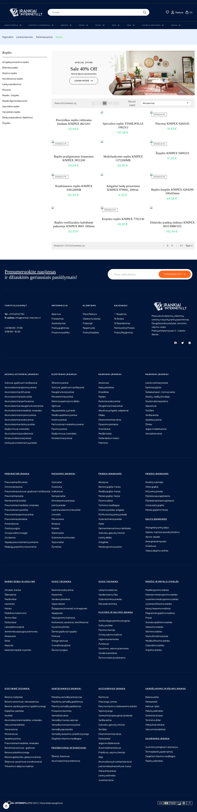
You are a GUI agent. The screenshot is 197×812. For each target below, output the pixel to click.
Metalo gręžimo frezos (156, 509)
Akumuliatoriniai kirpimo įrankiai (20, 415)
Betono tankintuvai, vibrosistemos (22, 701)
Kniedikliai (103, 392)
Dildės (101, 415)
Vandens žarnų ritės (108, 594)
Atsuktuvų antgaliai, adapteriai (113, 410)
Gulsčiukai (57, 486)
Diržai (7, 640)
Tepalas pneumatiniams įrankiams (21, 542)
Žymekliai (56, 546)
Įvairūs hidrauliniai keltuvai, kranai (114, 766)
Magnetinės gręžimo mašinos (160, 613)
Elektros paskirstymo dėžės (65, 401)
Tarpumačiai (58, 542)
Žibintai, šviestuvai (61, 756)
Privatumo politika (61, 332)
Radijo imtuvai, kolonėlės (17, 428)
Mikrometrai (58, 519)
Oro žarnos (10, 537)
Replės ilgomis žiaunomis (14, 100)
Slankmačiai (58, 532)
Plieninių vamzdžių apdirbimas (66, 706)
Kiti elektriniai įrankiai (62, 438)
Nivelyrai (56, 523)
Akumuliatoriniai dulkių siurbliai (20, 424)
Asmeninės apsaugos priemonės (21, 631)
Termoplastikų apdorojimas (159, 751)
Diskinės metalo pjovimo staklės (161, 594)
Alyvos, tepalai (152, 536)
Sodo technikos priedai (110, 519)
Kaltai (101, 523)
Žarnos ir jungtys (60, 649)
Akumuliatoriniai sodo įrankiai (19, 419)
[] (6, 806)
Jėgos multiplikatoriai (156, 428)
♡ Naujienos (120, 314)
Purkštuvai (103, 643)
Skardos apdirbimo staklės (158, 622)
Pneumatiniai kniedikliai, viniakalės (22, 505)
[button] (83, 80)
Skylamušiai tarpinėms (156, 401)
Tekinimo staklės (153, 631)
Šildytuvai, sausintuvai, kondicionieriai (23, 761)
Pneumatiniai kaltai (14, 496)
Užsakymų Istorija (91, 318)
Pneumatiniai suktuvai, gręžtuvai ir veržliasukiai (27, 491)
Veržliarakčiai (152, 415)
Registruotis (89, 327)
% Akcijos (119, 318)
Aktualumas (166, 102)
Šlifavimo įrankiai (60, 382)
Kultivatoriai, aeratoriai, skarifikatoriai (70, 622)
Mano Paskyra (90, 314)
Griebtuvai (150, 546)
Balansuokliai (152, 697)
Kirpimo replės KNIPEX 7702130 (123, 219)
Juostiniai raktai (106, 780)
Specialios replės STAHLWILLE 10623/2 (123, 125)
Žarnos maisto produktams (111, 657)
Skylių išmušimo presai (156, 636)
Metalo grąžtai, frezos (109, 496)
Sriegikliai (103, 542)
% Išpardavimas (122, 323)
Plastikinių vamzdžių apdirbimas (67, 701)
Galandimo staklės (154, 645)
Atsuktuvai (103, 382)
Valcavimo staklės (154, 626)
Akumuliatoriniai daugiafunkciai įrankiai (24, 405)
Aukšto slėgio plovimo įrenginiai (114, 620)
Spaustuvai (151, 405)
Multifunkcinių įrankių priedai (112, 514)
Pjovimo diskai (105, 500)
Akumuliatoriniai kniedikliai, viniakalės (23, 410)
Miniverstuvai (11, 733)
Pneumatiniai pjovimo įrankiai (19, 514)
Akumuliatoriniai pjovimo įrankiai (20, 387)
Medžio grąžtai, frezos (109, 491)
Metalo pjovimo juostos (110, 546)
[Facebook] (175, 343)
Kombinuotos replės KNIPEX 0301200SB (73, 187)
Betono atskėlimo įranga (17, 752)
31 (181, 245)
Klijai (100, 757)
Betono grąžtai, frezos (109, 486)
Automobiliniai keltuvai (109, 747)
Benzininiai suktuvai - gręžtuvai (20, 747)
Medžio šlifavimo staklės (157, 640)
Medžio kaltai (105, 433)
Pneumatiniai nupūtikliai (16, 509)
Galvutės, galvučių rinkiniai (111, 532)
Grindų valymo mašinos (110, 634)
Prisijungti (87, 323)
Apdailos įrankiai (153, 419)
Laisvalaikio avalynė (14, 626)
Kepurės (9, 645)
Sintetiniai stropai (154, 715)
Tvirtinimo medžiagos (109, 505)
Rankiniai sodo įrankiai (109, 401)
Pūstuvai (56, 636)
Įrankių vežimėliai (106, 775)
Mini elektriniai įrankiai (62, 396)
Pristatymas (58, 318)
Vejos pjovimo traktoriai (63, 617)
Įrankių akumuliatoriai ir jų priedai (21, 442)
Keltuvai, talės (152, 706)
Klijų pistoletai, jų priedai (63, 410)
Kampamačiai (58, 496)
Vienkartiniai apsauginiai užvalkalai (115, 715)
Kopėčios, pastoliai (14, 710)
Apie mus (56, 314)
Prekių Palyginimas (123, 332)
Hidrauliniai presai (107, 770)
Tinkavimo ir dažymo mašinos (19, 766)
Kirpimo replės (9, 73)
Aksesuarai (10, 636)
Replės (7, 52)
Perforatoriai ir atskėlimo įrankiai (68, 424)
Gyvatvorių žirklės (60, 626)
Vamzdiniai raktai (153, 433)
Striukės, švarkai (13, 590)
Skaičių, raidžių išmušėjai (157, 396)
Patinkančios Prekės (124, 327)
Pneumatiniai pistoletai (16, 519)
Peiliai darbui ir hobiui (108, 438)
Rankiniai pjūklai (153, 387)
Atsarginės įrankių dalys (157, 527)
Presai (148, 617)
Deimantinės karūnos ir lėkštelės (114, 528)
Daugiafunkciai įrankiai (63, 392)
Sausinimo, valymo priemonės (113, 648)
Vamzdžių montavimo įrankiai (66, 724)
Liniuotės (56, 514)
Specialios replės (11, 106)
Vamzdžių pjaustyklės (62, 729)
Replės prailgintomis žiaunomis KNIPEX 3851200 (74, 158)
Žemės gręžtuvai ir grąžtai (64, 631)
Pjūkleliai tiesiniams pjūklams (159, 500)
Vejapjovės (57, 613)
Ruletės (55, 528)
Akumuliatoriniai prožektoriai (19, 433)
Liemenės (10, 603)
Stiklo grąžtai (151, 486)
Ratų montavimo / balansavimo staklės (117, 706)
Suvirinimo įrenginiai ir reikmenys (161, 747)
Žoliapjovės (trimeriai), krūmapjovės (69, 608)
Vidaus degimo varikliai (156, 550)
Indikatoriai (57, 491)
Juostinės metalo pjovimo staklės (161, 599)
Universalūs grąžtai (154, 505)
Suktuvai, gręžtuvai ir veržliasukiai (21, 382)
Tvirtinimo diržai (153, 720)
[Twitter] (182, 343)
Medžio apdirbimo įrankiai (64, 415)
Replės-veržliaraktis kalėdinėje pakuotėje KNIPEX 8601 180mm (73, 224)
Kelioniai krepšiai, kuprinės (18, 649)
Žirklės (148, 424)
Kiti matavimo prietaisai (63, 500)
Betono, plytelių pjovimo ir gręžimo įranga (25, 706)
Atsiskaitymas (59, 323)
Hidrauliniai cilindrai (154, 724)
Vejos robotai (58, 603)
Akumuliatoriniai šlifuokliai (17, 392)
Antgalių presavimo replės (15, 62)
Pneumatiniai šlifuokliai (16, 482)
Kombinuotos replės (12, 78)
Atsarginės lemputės (155, 541)
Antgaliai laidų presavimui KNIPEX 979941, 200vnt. (123, 187)
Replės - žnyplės (10, 95)
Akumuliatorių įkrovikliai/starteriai (115, 761)
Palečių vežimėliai (154, 710)
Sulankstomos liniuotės (63, 537)
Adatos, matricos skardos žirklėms (162, 532)
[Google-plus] (189, 343)
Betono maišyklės (14, 697)
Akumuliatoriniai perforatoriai (19, 401)
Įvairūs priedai (58, 505)
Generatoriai (11, 729)
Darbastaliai (104, 738)
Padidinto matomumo (15, 613)
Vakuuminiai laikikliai (15, 724)
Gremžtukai (104, 428)
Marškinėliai (10, 599)
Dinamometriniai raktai (109, 419)
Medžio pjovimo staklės (157, 590)
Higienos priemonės (108, 639)
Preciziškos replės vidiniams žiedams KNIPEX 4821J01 (74, 121)
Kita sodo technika (107, 603)
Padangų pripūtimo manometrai (20, 546)
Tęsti (189, 245)
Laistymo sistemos (107, 590)
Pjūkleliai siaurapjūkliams (157, 496)
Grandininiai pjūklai (61, 645)
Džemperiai (10, 594)
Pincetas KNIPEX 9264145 (172, 123)
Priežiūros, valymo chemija (111, 752)
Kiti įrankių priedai (154, 491)
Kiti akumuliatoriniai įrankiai (18, 438)
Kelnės (8, 608)
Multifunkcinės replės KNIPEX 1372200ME (123, 158)
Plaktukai (103, 442)
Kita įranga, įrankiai (107, 701)
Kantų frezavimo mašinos (158, 608)
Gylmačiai (57, 482)
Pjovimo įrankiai (59, 428)
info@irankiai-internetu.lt (28, 317)
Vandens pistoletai (61, 599)
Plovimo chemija (106, 629)
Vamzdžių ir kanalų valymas (65, 720)
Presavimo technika (61, 710)
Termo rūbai (10, 617)
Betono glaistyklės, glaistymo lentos (23, 757)
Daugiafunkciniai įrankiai (110, 405)
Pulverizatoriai (12, 523)
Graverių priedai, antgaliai (111, 509)
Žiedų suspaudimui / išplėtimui (17, 117)
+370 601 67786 (16, 314)
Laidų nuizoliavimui (11, 84)
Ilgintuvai (56, 405)
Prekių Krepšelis (91, 332)
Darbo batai (10, 622)
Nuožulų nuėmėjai (154, 482)
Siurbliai (8, 715)
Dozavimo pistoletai (108, 424)
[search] (145, 12)
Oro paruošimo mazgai (16, 532)
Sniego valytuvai (60, 640)
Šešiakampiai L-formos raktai (160, 392)
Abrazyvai (103, 482)
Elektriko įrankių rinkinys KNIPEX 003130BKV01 (172, 224)
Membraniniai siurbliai (15, 500)
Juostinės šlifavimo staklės (158, 603)
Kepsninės (57, 594)
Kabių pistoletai (106, 387)
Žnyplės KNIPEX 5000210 (172, 153)
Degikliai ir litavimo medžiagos (66, 738)
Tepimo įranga (105, 710)
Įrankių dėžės (105, 537)
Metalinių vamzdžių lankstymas (67, 697)
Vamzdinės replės (11, 111)
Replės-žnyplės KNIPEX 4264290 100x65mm (172, 191)
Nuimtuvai (103, 697)
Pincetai (6, 89)
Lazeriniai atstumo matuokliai (66, 509)
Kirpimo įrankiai (59, 419)
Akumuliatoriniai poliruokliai (18, 396)
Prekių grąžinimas (60, 327)
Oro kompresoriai (13, 486)
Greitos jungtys (12, 528)
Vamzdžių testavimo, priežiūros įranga (70, 733)
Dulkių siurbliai (105, 625)
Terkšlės (149, 410)
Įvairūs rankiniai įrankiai (156, 382)
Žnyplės (6, 123)
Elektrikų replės (10, 67)
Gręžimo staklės (153, 649)
